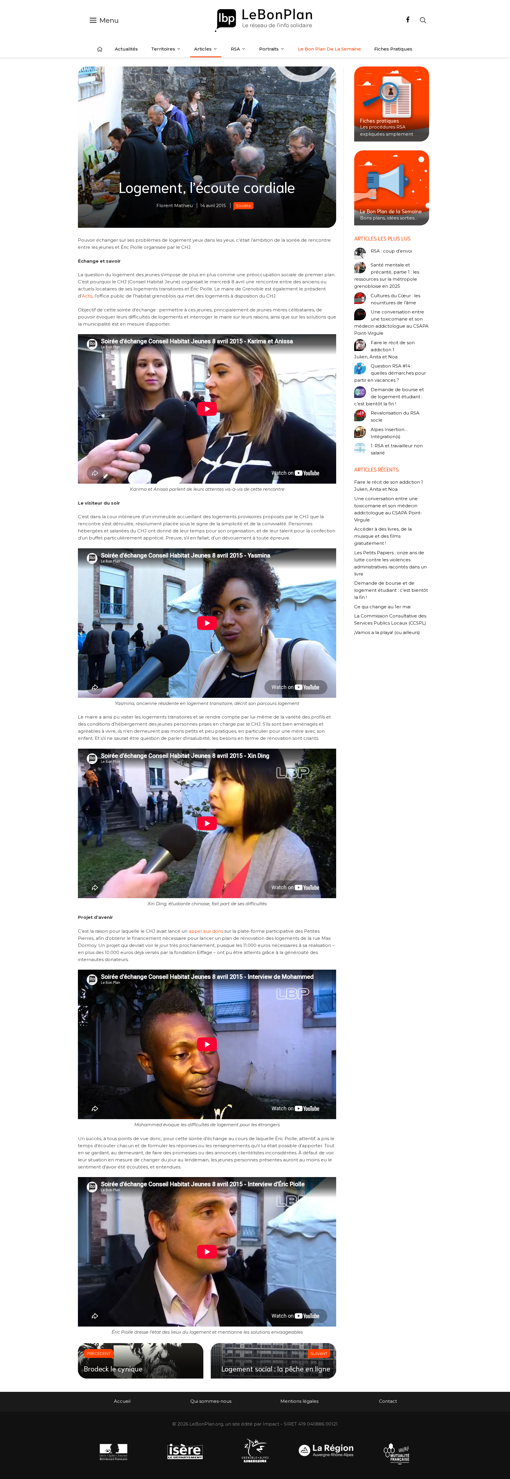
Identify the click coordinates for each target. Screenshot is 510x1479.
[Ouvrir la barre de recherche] (423, 20)
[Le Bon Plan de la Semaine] (391, 187)
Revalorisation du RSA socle (395, 416)
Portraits (269, 49)
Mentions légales (299, 1401)
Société (243, 205)
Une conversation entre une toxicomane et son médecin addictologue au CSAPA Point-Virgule (391, 322)
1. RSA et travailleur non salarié (397, 449)
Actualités (126, 49)
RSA (235, 49)
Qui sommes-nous (210, 1401)
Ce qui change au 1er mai (382, 607)
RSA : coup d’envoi (391, 251)
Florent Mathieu (174, 205)
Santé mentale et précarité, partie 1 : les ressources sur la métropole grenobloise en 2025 (386, 275)
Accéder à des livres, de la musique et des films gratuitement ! (383, 536)
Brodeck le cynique (113, 1368)
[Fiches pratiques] (391, 104)
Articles (203, 49)
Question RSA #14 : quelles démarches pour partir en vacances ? (390, 373)
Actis (87, 296)
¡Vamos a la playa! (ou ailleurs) (387, 632)
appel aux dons (205, 931)
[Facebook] (408, 20)
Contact (388, 1401)
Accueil (99, 49)
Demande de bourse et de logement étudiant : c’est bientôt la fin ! (389, 397)
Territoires (163, 49)
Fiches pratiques (393, 49)
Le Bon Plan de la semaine (329, 49)
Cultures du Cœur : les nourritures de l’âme (395, 299)
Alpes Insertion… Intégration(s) (389, 433)
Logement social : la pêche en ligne (275, 1368)
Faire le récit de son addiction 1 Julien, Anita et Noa (384, 350)
